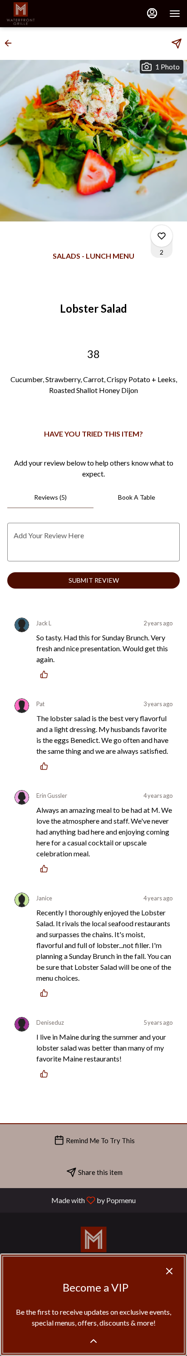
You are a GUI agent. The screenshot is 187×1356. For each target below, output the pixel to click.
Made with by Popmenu (71, 1200)
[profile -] (152, 13)
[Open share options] (176, 43)
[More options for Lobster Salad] (161, 236)
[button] (11, 43)
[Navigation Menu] (175, 13)
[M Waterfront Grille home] (48, 13)
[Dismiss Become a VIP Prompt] (169, 1271)
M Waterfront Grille (93, 1247)
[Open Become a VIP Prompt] (93, 1341)
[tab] (50, 497)
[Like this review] (46, 674)
